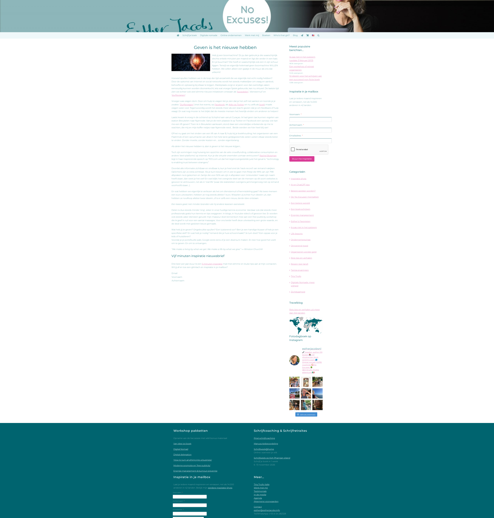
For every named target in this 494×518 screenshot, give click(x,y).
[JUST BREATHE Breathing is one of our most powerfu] (317, 393)
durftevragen (178, 95)
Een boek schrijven (300, 209)
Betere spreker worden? (303, 191)
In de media (260, 494)
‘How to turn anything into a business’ (192, 460)
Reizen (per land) (299, 264)
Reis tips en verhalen (301, 258)
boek (261, 104)
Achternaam (178, 280)
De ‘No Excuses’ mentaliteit (305, 197)
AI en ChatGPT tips (300, 184)
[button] (318, 35)
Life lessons (297, 233)
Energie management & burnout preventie (195, 471)
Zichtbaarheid (298, 292)
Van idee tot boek (182, 443)
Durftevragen (186, 104)
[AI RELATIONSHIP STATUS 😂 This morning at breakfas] (294, 405)
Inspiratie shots (298, 178)
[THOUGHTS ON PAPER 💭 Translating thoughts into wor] (317, 382)
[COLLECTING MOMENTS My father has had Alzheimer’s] (294, 382)
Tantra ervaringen (300, 270)
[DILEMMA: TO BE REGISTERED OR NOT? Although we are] (306, 405)
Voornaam (177, 277)
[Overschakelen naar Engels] (313, 35)
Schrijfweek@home (264, 449)
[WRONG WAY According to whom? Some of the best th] (294, 393)
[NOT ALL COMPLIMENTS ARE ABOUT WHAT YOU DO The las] (317, 405)
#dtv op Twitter (236, 104)
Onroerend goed (299, 246)
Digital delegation (182, 454)
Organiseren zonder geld (303, 252)
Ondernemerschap (301, 239)
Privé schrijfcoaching (264, 438)
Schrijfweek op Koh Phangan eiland (272, 458)
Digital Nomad (180, 449)
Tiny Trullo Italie (262, 484)
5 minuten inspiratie (212, 264)
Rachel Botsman (268, 155)
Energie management (302, 215)
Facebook (220, 104)
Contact (258, 507)
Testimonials (260, 491)
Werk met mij (261, 488)
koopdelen (242, 92)
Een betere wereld (300, 203)
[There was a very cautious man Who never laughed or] (306, 393)
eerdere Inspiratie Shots (220, 488)
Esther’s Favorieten (300, 221)
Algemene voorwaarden (266, 501)
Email (174, 273)
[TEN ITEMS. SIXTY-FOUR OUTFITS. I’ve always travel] (306, 382)
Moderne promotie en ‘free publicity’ (191, 465)
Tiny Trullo (296, 276)
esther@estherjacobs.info (267, 510)
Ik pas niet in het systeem (304, 227)
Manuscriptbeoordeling (266, 443)
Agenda (258, 498)
